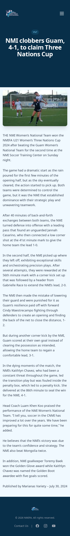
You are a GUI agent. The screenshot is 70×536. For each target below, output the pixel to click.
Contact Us (21, 526)
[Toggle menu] (62, 13)
